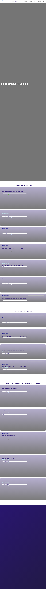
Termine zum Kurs (6, 216)
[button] (14, 216)
